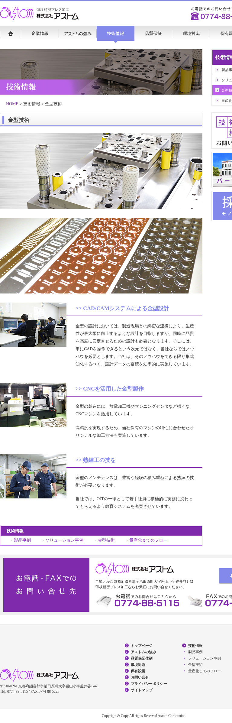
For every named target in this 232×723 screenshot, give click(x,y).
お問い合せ (140, 677)
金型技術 (106, 540)
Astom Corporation (171, 716)
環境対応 (191, 34)
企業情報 (40, 34)
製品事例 (22, 540)
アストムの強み (78, 34)
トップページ (142, 646)
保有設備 (138, 671)
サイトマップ (142, 690)
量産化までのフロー (148, 540)
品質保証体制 (142, 658)
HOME (10, 34)
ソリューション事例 (64, 540)
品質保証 (153, 34)
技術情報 (115, 34)
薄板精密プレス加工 (53, 10)
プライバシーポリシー (149, 684)
